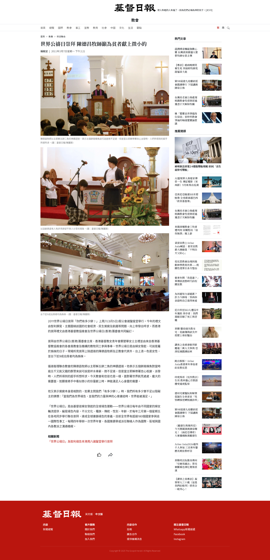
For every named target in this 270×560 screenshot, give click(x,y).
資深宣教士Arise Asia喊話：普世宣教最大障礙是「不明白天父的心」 (186, 248)
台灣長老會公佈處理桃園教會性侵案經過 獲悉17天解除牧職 (186, 101)
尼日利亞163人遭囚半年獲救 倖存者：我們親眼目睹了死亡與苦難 (187, 315)
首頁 (42, 28)
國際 (60, 28)
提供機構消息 (134, 539)
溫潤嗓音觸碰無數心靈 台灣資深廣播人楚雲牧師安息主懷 (186, 52)
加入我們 (90, 539)
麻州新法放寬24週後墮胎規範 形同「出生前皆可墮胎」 (198, 168)
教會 (135, 20)
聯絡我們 (90, 534)
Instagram (179, 539)
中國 (112, 28)
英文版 (89, 514)
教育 (95, 28)
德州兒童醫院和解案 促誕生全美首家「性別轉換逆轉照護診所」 (187, 397)
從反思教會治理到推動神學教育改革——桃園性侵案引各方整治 (187, 265)
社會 (104, 28)
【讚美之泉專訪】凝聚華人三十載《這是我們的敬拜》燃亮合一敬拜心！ (186, 484)
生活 (130, 28)
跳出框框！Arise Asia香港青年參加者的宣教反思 (186, 364)
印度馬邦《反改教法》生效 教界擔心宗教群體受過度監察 (186, 380)
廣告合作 (132, 534)
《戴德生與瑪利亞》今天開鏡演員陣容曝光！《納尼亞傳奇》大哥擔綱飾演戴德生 (186, 431)
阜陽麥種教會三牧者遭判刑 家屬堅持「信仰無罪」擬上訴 (186, 230)
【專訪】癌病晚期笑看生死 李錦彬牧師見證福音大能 (186, 68)
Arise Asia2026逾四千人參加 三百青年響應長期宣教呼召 (186, 448)
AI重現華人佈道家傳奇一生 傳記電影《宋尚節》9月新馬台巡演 (187, 182)
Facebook (179, 534)
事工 (77, 28)
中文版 (99, 514)
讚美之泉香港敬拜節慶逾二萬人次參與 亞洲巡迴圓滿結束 (186, 348)
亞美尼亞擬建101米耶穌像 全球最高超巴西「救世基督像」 (186, 198)
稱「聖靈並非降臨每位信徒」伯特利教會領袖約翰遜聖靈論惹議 (186, 118)
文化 (121, 28)
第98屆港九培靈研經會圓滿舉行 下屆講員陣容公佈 (186, 84)
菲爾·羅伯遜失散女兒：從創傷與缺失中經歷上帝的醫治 (186, 332)
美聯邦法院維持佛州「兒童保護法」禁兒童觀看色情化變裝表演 (186, 465)
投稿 (129, 529)
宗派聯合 (61, 36)
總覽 (51, 28)
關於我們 (90, 529)
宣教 (86, 28)
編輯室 (44, 51)
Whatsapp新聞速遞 (184, 529)
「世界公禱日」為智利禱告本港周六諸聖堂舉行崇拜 (80, 441)
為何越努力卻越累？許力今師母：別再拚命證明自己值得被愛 (186, 297)
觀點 (139, 28)
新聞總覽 (48, 529)
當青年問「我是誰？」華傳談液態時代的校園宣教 (186, 281)
